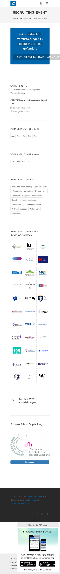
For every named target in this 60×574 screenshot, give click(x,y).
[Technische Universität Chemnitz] (43, 246)
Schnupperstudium (34, 204)
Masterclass (37, 195)
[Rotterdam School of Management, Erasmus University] (30, 376)
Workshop (15, 213)
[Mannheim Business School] (17, 246)
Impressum (33, 500)
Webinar (23, 209)
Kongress (26, 195)
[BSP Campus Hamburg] (30, 350)
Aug (13, 136)
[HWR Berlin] (17, 311)
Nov (30, 136)
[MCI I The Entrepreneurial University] (43, 272)
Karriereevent (41, 191)
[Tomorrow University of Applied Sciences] (17, 337)
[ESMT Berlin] (17, 298)
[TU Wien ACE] (43, 285)
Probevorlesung (17, 204)
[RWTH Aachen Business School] (43, 324)
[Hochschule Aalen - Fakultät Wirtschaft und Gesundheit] (17, 259)
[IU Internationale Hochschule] (30, 246)
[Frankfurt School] (43, 350)
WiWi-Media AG (34, 496)
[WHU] (30, 324)
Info (45, 187)
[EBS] (30, 285)
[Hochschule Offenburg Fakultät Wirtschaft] (43, 259)
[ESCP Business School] (17, 363)
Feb (18, 161)
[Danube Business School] (17, 376)
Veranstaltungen (26, 18)
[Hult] (43, 337)
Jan (12, 161)
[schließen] (11, 558)
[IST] (30, 272)
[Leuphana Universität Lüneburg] (30, 337)
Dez (35, 136)
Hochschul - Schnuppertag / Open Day (26, 187)
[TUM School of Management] (17, 272)
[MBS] (43, 298)
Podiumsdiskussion (29, 200)
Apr (23, 161)
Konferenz (15, 195)
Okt (24, 136)
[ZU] (17, 285)
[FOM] (17, 350)
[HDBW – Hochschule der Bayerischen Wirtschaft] (43, 311)
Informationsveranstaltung (22, 191)
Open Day (15, 200)
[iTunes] (28, 563)
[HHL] (30, 363)
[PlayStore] (47, 563)
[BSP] (30, 311)
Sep (18, 136)
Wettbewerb (34, 209)
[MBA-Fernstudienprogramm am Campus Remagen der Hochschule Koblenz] (43, 363)
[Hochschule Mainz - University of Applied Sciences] (30, 298)
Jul (29, 161)
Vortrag (14, 209)
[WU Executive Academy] (43, 376)
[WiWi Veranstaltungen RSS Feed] (12, 399)
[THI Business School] (30, 259)
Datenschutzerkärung (19, 503)
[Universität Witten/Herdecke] (17, 324)
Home (15, 18)
